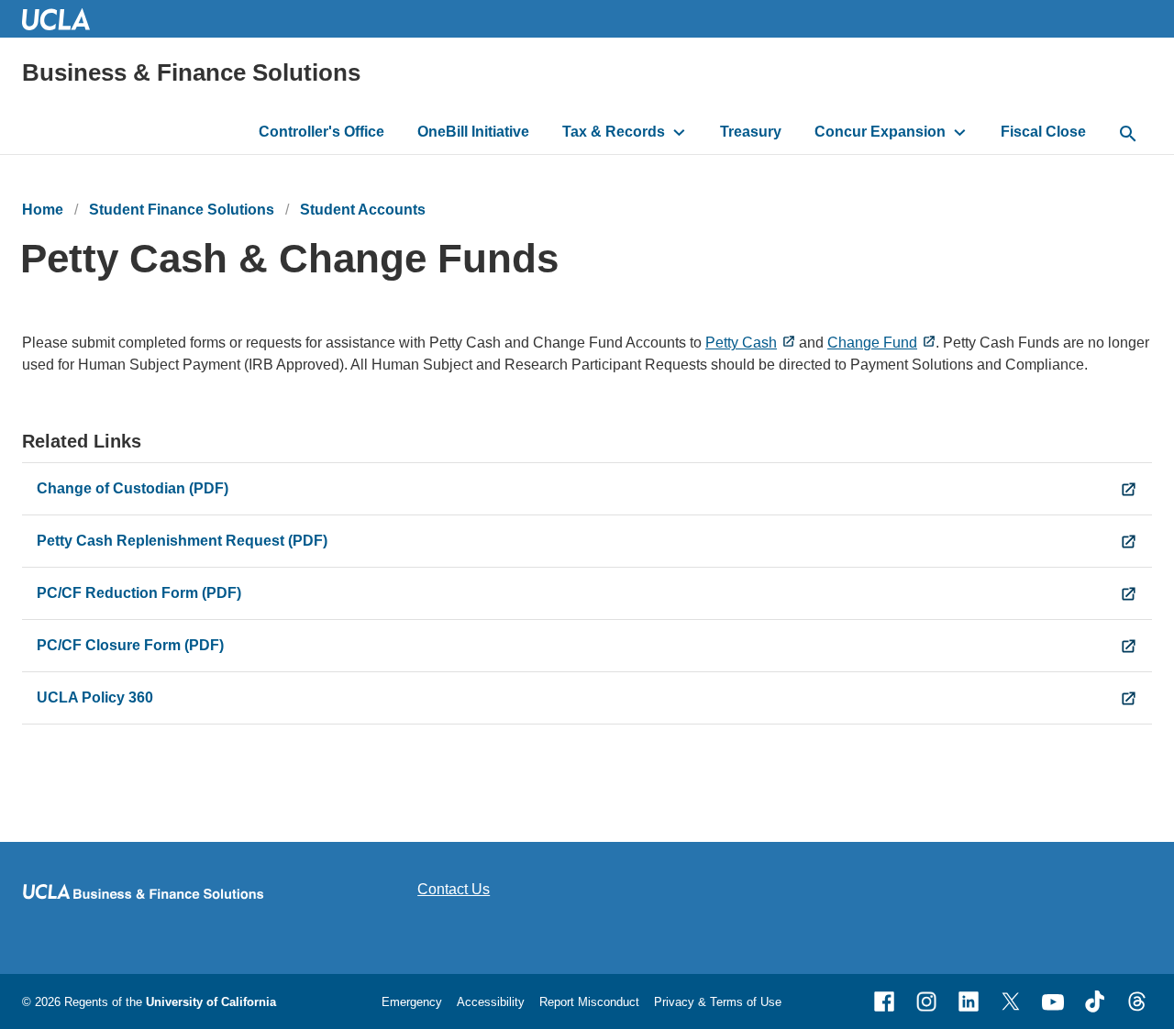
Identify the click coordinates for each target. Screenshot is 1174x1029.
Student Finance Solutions (181, 209)
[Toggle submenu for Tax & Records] (679, 132)
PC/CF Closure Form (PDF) (130, 645)
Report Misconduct (589, 1002)
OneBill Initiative (473, 131)
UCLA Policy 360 (95, 697)
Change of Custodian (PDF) (132, 488)
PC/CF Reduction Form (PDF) (139, 593)
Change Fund (872, 342)
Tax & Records (613, 131)
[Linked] (968, 1001)
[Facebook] (884, 1001)
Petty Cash (741, 342)
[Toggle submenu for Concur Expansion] (960, 132)
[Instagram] (926, 1001)
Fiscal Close (1043, 131)
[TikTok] (1095, 1001)
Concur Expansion (880, 131)
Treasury (750, 131)
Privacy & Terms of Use (717, 1002)
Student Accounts (363, 209)
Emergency (412, 1002)
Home (42, 209)
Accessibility (491, 1002)
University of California (211, 1002)
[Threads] (1137, 1001)
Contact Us (453, 889)
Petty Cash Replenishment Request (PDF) (182, 540)
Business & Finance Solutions (191, 72)
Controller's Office (321, 131)
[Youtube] (1053, 1001)
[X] (1010, 1001)
